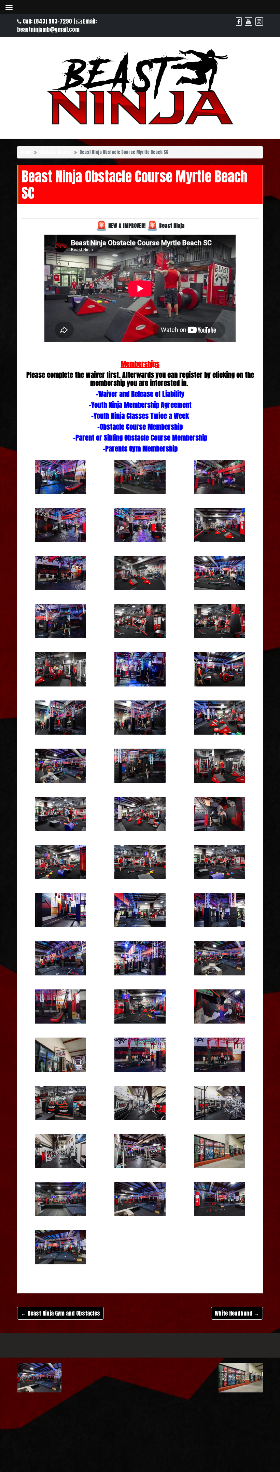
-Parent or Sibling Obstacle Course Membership (140, 437)
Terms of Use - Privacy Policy (135, 1342)
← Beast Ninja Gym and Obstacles (60, 1313)
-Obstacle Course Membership (140, 426)
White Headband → (237, 1313)
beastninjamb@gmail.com (48, 29)
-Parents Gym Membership (140, 448)
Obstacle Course (55, 152)
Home (26, 152)
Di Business (232, 1343)
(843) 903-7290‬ (53, 21)
